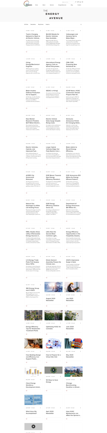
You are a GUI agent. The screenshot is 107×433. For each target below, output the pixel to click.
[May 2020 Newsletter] (74, 343)
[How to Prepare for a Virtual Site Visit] (53, 343)
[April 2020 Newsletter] (53, 400)
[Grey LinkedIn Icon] (80, 2)
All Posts (26, 24)
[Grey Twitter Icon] (78, 2)
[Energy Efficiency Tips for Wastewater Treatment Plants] (33, 315)
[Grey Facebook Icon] (76, 2)
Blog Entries (40, 24)
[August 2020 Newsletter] (53, 287)
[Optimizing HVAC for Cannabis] (53, 315)
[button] (81, 24)
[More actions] (40, 30)
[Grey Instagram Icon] (82, 2)
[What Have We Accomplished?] (33, 400)
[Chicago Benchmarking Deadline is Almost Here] (74, 372)
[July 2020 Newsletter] (74, 287)
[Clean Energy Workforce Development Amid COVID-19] (33, 372)
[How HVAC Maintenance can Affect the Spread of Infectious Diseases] (74, 400)
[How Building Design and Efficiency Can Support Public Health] (33, 343)
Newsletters (33, 24)
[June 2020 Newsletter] (74, 315)
